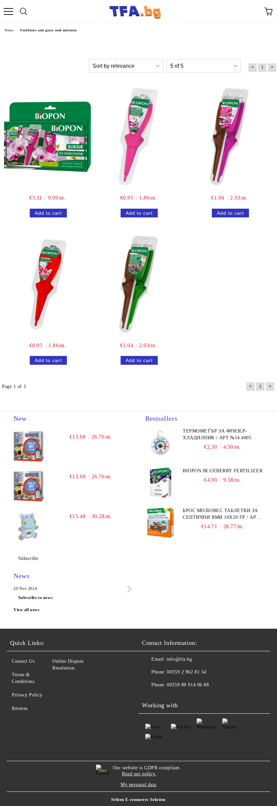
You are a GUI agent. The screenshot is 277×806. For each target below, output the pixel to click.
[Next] (127, 589)
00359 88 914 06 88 (188, 684)
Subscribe (28, 558)
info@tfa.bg (179, 659)
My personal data (138, 784)
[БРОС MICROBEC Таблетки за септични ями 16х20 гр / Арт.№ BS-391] (160, 522)
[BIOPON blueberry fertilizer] (160, 483)
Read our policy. (139, 773)
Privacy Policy (27, 694)
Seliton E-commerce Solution (138, 799)
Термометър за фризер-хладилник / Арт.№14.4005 (217, 434)
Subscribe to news (35, 597)
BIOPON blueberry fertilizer (222, 470)
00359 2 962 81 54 (186, 672)
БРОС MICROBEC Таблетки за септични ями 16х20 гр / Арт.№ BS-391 (222, 514)
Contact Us (23, 661)
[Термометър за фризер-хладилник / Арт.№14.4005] (160, 443)
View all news (27, 609)
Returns (20, 708)
